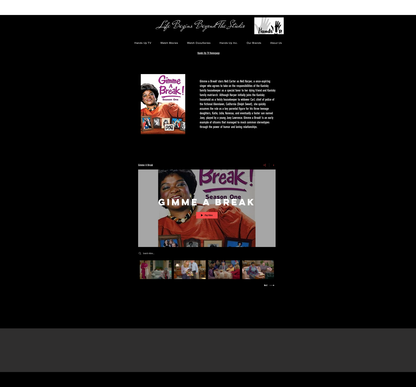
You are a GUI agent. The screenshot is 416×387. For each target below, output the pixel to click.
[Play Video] (156, 270)
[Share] (264, 165)
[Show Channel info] (272, 165)
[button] (142, 43)
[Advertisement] (59, 7)
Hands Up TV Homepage (208, 53)
